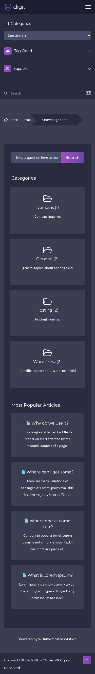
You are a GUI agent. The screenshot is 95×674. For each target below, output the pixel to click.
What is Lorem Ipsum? (50, 575)
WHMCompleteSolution (57, 639)
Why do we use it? (49, 423)
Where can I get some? (49, 472)
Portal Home (20, 120)
